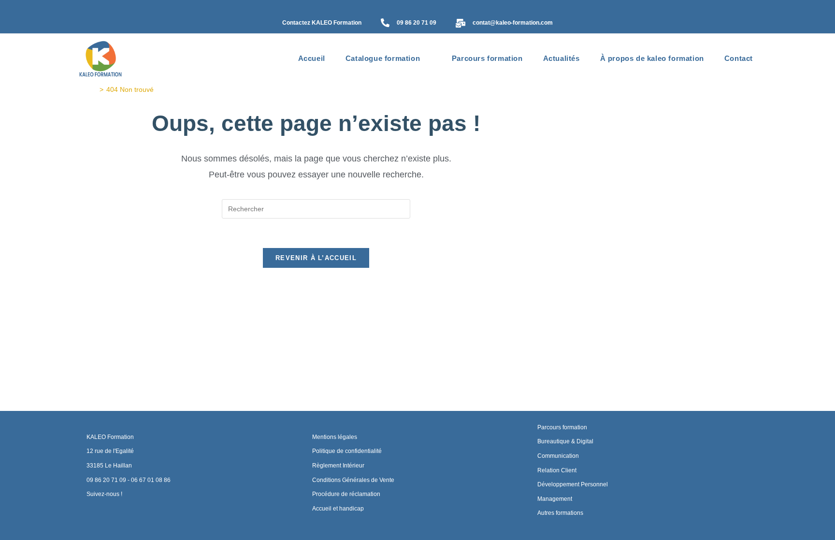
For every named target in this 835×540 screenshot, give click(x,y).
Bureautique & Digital (565, 441)
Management (554, 499)
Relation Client (556, 470)
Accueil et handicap (338, 508)
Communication (558, 455)
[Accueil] (94, 89)
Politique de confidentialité (347, 451)
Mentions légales (334, 437)
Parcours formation (562, 427)
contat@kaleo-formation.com (513, 22)
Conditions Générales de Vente (353, 480)
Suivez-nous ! (104, 494)
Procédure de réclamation (346, 494)
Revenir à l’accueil (316, 258)
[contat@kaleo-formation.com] (460, 23)
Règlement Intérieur (338, 465)
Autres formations (560, 513)
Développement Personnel (572, 484)
